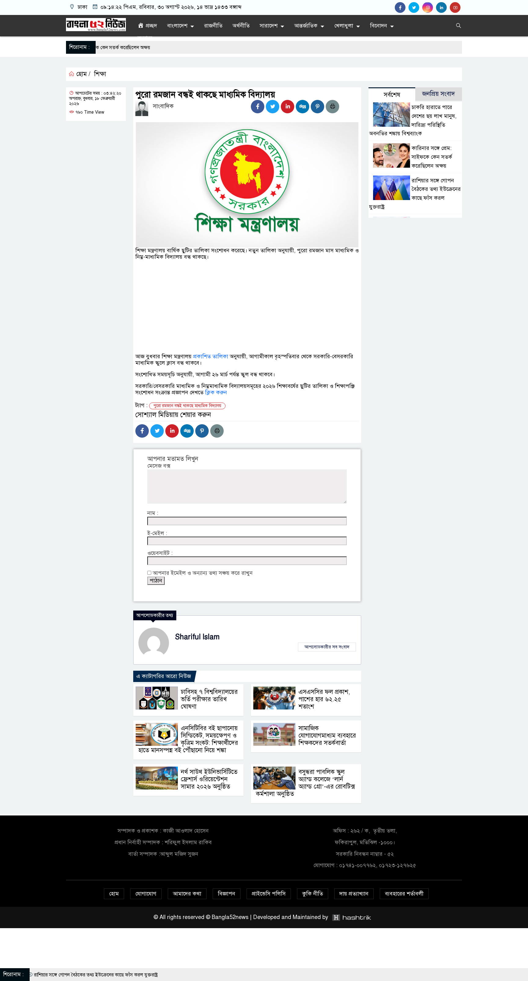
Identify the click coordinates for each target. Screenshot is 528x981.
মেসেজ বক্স (158, 466)
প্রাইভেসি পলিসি (269, 893)
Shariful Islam (197, 637)
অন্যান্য (145, 38)
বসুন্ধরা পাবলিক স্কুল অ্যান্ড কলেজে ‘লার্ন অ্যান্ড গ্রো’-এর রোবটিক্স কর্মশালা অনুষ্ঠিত (305, 783)
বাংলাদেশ (177, 25)
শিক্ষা (100, 74)
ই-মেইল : (157, 533)
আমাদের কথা (187, 893)
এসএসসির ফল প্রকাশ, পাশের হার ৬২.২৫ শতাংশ (324, 699)
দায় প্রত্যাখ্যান (354, 893)
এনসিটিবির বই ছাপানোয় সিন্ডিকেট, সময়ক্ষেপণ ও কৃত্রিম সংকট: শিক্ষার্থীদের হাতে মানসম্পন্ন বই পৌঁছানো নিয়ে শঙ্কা (188, 739)
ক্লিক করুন (216, 392)
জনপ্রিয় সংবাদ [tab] (438, 94)
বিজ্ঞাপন (226, 893)
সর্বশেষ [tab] (392, 95)
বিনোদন (378, 25)
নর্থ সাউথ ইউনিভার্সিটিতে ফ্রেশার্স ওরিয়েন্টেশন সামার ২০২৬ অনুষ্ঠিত (209, 779)
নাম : (152, 513)
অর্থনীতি (241, 25)
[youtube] (456, 7)
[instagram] (429, 7)
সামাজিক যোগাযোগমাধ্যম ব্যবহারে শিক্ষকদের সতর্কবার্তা (327, 735)
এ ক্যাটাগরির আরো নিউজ (163, 676)
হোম (114, 893)
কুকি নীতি (312, 893)
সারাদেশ (268, 25)
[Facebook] (257, 106)
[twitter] (415, 7)
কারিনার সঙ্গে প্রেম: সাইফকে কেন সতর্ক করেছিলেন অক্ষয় (432, 157)
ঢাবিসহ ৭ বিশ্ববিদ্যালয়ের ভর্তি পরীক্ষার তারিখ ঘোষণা (209, 699)
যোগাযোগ (145, 893)
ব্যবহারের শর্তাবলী (404, 893)
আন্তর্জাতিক (305, 25)
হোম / (82, 74)
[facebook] (402, 7)
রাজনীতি (213, 25)
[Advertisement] (247, 326)
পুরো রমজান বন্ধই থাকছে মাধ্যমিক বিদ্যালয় (187, 405)
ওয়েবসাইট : (160, 553)
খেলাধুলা (343, 25)
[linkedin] (443, 7)
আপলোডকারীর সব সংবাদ (327, 647)
